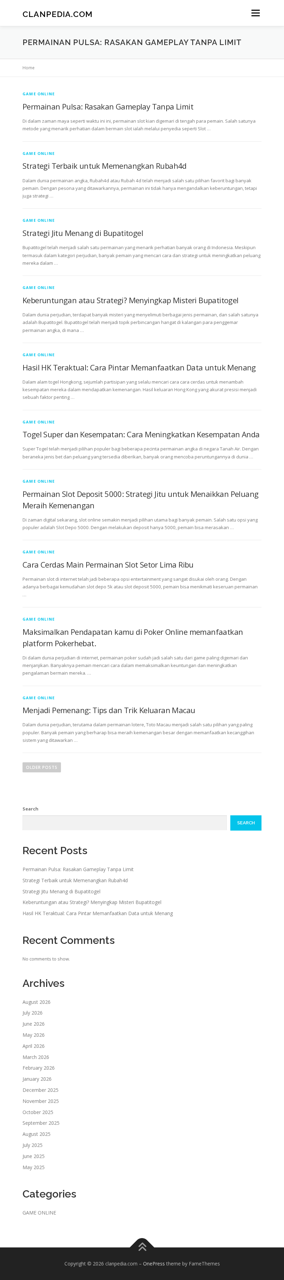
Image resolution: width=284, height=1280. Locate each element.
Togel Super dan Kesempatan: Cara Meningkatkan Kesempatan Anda (141, 434)
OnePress (154, 1263)
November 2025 (41, 1101)
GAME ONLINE (39, 93)
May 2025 (34, 1167)
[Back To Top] (142, 1247)
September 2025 (41, 1123)
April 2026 (34, 1046)
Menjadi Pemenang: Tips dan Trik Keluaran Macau (109, 710)
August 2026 (37, 1002)
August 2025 (37, 1134)
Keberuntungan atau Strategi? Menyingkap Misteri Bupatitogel (131, 300)
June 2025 (34, 1156)
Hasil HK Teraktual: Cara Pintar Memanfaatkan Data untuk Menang (139, 367)
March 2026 (36, 1057)
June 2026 (34, 1023)
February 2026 (39, 1067)
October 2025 (38, 1112)
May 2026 (34, 1035)
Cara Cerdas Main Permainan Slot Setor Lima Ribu (108, 564)
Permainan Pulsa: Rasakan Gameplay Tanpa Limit (108, 106)
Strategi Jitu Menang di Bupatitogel (83, 233)
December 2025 (41, 1090)
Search (30, 809)
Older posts (41, 767)
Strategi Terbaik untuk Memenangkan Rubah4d (105, 165)
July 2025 (33, 1145)
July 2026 (33, 1012)
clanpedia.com (57, 13)
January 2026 (37, 1079)
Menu (255, 13)
